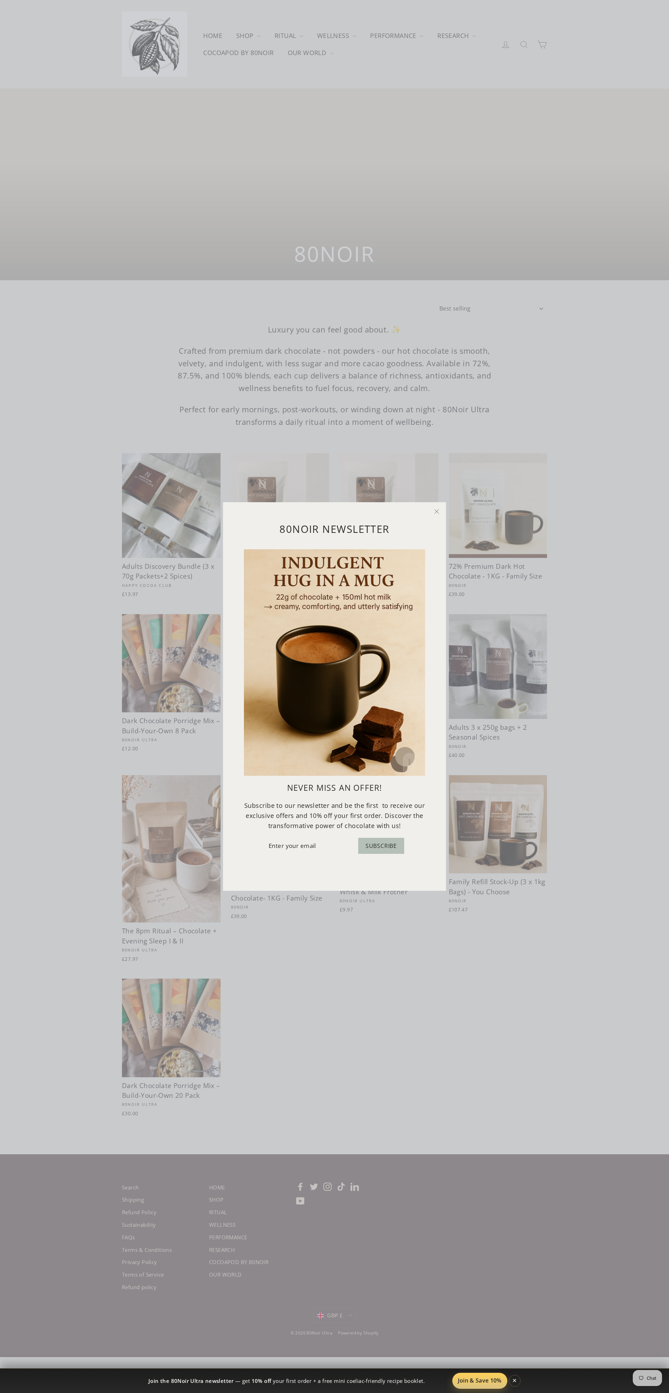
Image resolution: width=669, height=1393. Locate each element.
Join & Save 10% (480, 1380)
